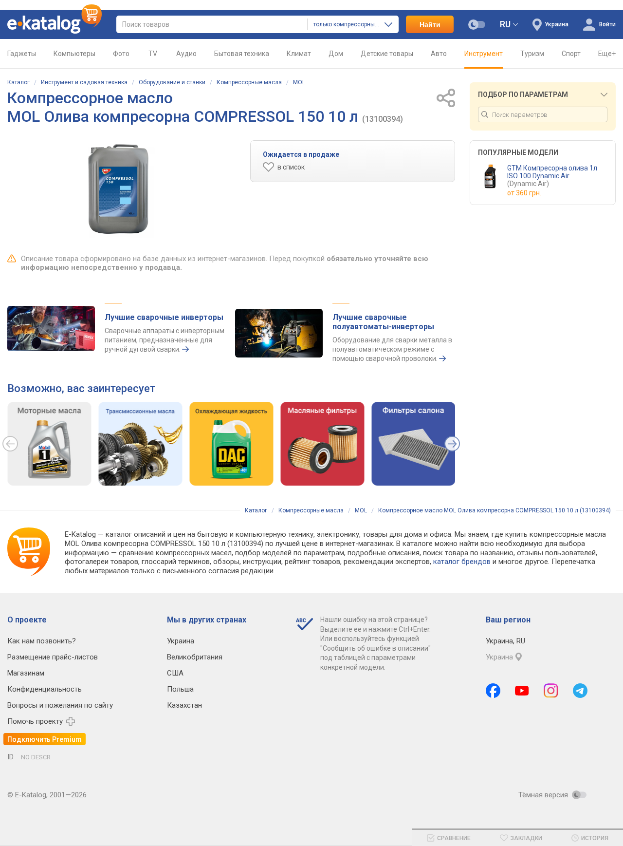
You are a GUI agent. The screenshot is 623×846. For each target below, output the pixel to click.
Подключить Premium (44, 739)
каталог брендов (462, 561)
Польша (180, 689)
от (524, 193)
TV (153, 53)
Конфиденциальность (44, 689)
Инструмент (483, 53)
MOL (299, 82)
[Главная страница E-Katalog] (54, 24)
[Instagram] (551, 690)
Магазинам (25, 673)
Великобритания (194, 657)
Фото (121, 53)
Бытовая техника (241, 53)
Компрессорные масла (249, 82)
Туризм (532, 53)
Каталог (18, 82)
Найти (430, 24)
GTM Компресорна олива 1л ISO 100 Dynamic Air (552, 176)
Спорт (571, 53)
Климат (299, 53)
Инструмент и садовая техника (84, 82)
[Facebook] (493, 690)
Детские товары (387, 53)
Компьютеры (74, 53)
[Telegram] (580, 690)
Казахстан (184, 705)
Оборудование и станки (172, 82)
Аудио (186, 53)
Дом (336, 53)
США (175, 673)
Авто (439, 53)
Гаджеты (21, 53)
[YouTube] (522, 691)
